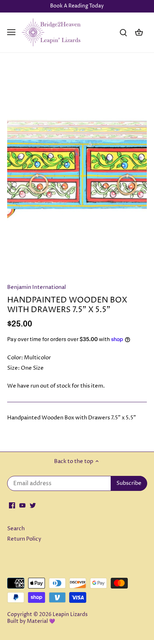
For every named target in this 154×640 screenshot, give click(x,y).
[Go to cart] (139, 32)
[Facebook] (12, 505)
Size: (13, 368)
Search (16, 528)
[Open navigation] (11, 32)
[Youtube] (22, 505)
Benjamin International (36, 287)
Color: (15, 357)
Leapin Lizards (70, 614)
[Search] (123, 32)
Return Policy (24, 539)
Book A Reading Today (77, 6)
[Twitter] (33, 505)
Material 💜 (41, 621)
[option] (77, 170)
